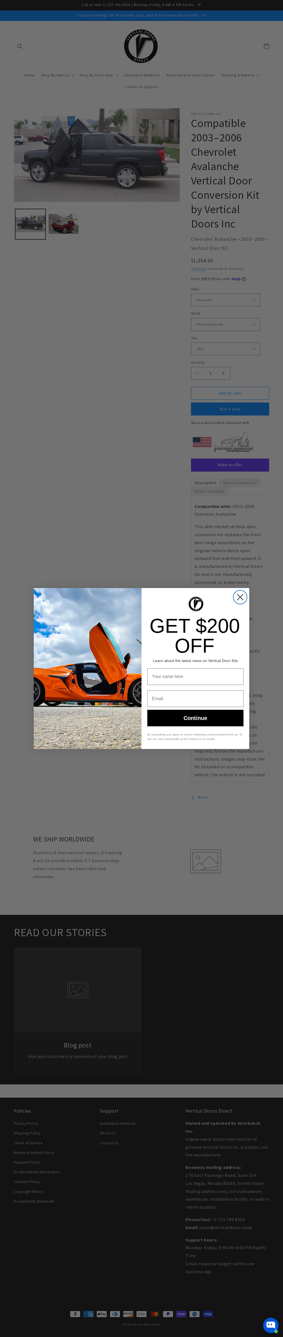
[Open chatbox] (271, 1325)
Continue (195, 718)
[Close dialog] (240, 597)
